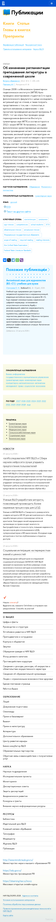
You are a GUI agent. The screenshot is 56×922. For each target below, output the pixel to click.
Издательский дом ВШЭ (14, 823)
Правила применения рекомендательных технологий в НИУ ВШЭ (27, 909)
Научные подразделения (15, 771)
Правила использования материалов (17, 49)
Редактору (49, 919)
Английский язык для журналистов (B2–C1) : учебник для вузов (26, 282)
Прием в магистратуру (14, 726)
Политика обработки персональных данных (22, 904)
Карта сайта (8, 915)
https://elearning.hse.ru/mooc (17, 881)
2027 (18, 401)
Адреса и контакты (30, 895)
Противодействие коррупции (17, 661)
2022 (44, 401)
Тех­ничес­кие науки (17, 438)
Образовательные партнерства (18, 750)
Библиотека (8, 819)
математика (40, 383)
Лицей (6, 701)
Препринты (13, 36)
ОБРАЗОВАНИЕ (11, 696)
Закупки (7, 646)
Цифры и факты (10, 622)
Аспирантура (9, 731)
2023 (39, 401)
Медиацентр (9, 838)
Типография (8, 833)
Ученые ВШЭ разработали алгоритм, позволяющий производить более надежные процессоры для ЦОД (23, 503)
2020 (13, 404)
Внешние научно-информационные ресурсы (24, 806)
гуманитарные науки (15, 380)
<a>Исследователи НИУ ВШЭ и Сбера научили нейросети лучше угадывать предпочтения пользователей (25, 462)
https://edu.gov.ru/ (12, 870)
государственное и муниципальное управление (27, 377)
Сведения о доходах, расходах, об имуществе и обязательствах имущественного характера (26, 667)
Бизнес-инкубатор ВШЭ (14, 746)
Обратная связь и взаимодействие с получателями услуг (27, 757)
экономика (40, 386)
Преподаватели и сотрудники (17, 636)
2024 (33, 401)
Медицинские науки (17, 429)
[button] (7, 274)
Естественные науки (18, 426)
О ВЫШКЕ (8, 617)
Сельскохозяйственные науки (22, 432)
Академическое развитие (15, 796)
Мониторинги (10, 781)
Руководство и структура (15, 626)
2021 (8, 404)
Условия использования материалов (19, 900)
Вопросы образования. (12, 81)
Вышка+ (6, 721)
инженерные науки (33, 380)
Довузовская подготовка (15, 706)
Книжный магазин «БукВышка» (17, 828)
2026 (23, 401)
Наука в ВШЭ (38, 49)
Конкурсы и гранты (12, 801)
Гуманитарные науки (18, 423)
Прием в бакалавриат (13, 716)
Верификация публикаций (13, 45)
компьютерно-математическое (20, 383)
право (21, 386)
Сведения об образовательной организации (24, 673)
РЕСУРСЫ (8, 814)
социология (29, 386)
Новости (8, 448)
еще (29, 404)
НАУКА (7, 766)
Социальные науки (17, 435)
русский (13, 202)
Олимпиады (8, 711)
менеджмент (11, 386)
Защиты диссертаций (13, 791)
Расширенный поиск (33, 45)
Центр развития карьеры (15, 741)
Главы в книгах (17, 29)
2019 (18, 404)
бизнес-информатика (15, 374)
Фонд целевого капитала (15, 656)
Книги (8, 23)
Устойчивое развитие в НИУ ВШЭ (19, 631)
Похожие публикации (26, 269)
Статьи (23, 23)
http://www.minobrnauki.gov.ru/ (18, 859)
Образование (34, 187)
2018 (23, 404)
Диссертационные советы (16, 786)
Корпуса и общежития (14, 641)
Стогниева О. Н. (13, 288)
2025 (28, 401)
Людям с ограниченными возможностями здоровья (28, 678)
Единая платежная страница (16, 683)
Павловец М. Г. (9, 84)
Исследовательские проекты (17, 776)
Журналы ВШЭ (10, 843)
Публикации (27, 12)
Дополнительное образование (18, 736)
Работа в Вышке (10, 688)
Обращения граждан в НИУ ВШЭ (18, 651)
